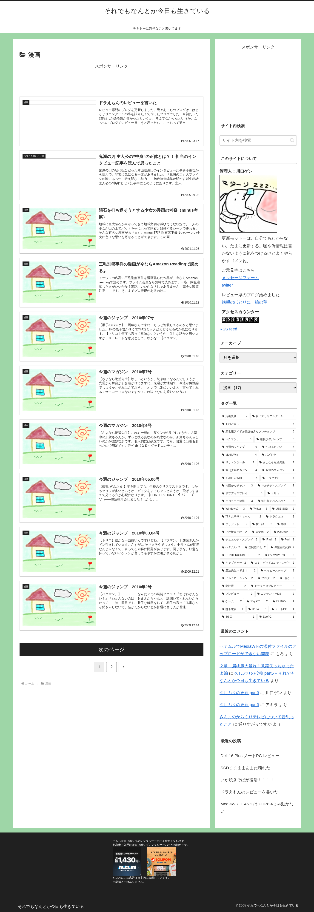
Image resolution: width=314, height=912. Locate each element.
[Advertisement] (111, 80)
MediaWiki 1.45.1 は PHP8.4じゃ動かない (257, 808)
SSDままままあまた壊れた (245, 768)
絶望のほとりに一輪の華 (244, 302)
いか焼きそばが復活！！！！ (247, 780)
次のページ (112, 649)
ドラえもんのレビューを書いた (249, 792)
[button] (292, 140)
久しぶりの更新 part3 (239, 692)
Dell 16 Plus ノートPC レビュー (250, 755)
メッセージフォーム (240, 278)
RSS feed (228, 329)
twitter (227, 285)
